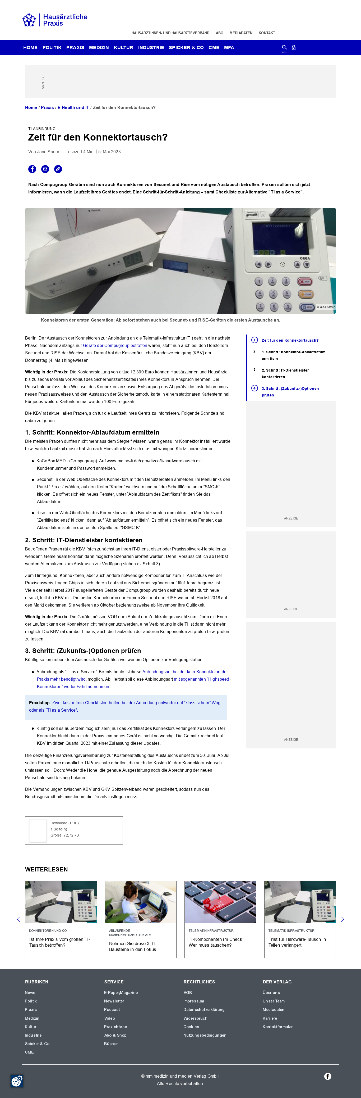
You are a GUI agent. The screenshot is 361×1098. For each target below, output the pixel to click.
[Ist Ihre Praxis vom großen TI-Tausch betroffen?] (61, 919)
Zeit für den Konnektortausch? (290, 340)
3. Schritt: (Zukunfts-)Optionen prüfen (290, 391)
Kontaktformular (278, 1026)
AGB (188, 992)
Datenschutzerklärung (204, 1009)
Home (31, 107)
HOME (30, 47)
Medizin (99, 47)
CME (214, 47)
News (30, 992)
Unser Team (274, 1001)
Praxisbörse (115, 1026)
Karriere (270, 1018)
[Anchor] (162, 431)
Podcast (112, 1009)
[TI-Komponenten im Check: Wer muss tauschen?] (220, 919)
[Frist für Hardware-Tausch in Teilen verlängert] (300, 919)
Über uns (271, 992)
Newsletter (114, 1001)
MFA (229, 47)
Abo (219, 33)
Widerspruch (196, 1018)
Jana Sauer (48, 152)
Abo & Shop (115, 1035)
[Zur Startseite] (55, 19)
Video (109, 1018)
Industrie (151, 47)
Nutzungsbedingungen (205, 1035)
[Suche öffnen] (284, 48)
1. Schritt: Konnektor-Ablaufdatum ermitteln (293, 355)
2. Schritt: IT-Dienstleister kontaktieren (285, 373)
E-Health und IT (73, 107)
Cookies (191, 1026)
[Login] (293, 48)
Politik (52, 47)
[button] (342, 919)
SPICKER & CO (186, 47)
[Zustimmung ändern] (17, 1081)
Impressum (194, 1001)
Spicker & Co (37, 1043)
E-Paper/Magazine (121, 992)
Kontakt (267, 33)
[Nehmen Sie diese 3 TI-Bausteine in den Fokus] (141, 919)
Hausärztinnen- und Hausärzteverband (171, 33)
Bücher (111, 1043)
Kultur (123, 47)
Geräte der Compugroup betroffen (115, 345)
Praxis (75, 47)
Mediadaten (241, 33)
